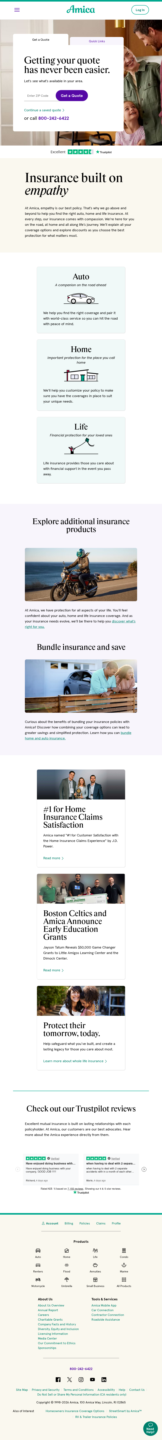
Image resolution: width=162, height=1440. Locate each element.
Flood (66, 1271)
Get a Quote (72, 95)
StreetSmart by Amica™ (125, 1411)
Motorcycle (38, 1286)
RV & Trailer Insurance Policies (96, 1417)
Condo (124, 1257)
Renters (38, 1271)
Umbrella (66, 1286)
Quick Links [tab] (97, 41)
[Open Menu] (17, 10)
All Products (124, 1286)
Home (66, 1257)
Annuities (95, 1271)
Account (52, 1223)
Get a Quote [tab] (40, 39)
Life (95, 1257)
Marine (124, 1271)
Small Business (95, 1286)
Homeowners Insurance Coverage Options (75, 1411)
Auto (38, 1257)
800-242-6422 (53, 118)
